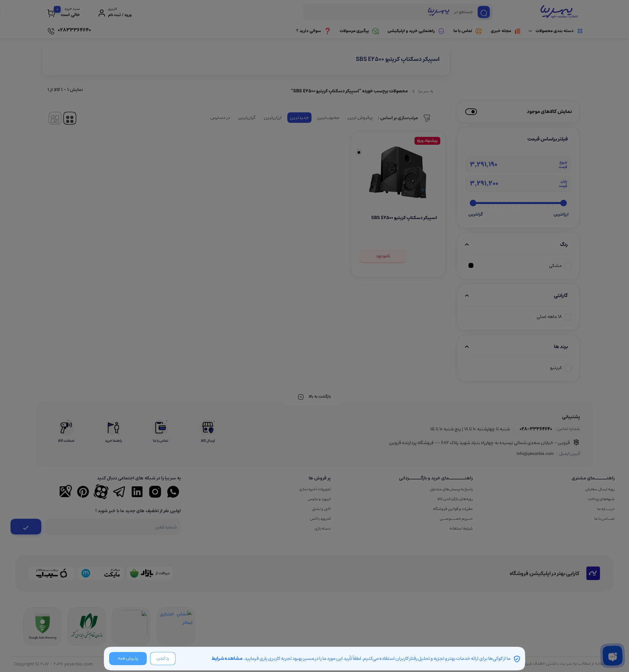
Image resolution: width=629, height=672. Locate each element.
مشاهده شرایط (227, 658)
